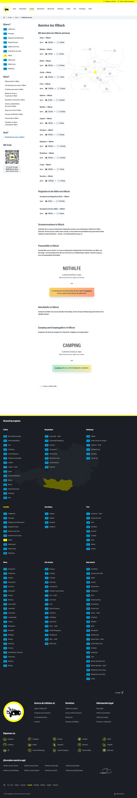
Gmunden (51, 582)
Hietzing (9, 600)
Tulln (90, 657)
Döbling (9, 578)
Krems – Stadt (94, 613)
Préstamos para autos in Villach (14, 89)
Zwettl (91, 679)
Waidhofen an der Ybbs (96, 674)
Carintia (10, 17)
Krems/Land (93, 608)
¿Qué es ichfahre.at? (40, 708)
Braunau (50, 569)
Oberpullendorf (52, 463)
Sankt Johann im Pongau (96, 441)
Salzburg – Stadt (94, 445)
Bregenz (50, 514)
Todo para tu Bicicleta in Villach (14, 114)
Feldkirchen (10, 29)
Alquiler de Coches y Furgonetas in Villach (11, 94)
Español (29, 785)
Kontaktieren (88, 291)
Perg (49, 604)
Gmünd (91, 582)
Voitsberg (9, 493)
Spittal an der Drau (12, 47)
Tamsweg (92, 454)
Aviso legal (99, 708)
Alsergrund (10, 569)
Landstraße (10, 613)
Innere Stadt (10, 604)
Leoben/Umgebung (12, 476)
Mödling (91, 622)
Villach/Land (10, 64)
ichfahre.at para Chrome (10, 766)
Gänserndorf (93, 586)
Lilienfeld (92, 617)
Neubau (9, 639)
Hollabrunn (93, 591)
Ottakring (9, 644)
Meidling (9, 635)
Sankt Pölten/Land (95, 644)
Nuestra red (69, 717)
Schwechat (92, 652)
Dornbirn (50, 522)
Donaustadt (10, 582)
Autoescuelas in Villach (12, 118)
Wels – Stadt (51, 639)
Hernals (9, 595)
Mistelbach (93, 630)
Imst (91, 522)
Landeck (92, 536)
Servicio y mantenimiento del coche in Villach (12, 105)
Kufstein (91, 531)
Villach (16, 17)
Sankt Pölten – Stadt (96, 639)
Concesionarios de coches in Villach (15, 85)
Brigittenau (10, 573)
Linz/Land (51, 600)
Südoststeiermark (12, 489)
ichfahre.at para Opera (72, 766)
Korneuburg (92, 604)
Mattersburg (51, 454)
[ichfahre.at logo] (6, 9)
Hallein (91, 436)
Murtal (8, 480)
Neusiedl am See (53, 458)
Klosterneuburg (94, 600)
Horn (90, 595)
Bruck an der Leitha (95, 573)
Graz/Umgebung (11, 454)
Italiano (43, 785)
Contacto (37, 722)
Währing (9, 661)
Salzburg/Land (94, 449)
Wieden (9, 666)
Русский (10, 785)
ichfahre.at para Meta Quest (74, 770)
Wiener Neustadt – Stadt (96, 666)
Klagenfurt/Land (11, 42)
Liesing (9, 622)
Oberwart (50, 467)
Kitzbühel (92, 527)
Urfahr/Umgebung (53, 630)
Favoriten (9, 586)
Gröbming (9, 449)
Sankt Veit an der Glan (13, 51)
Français (23, 785)
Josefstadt (10, 608)
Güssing (50, 445)
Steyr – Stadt (52, 626)
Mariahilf (9, 630)
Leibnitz (9, 463)
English (49, 785)
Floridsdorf (10, 591)
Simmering (10, 657)
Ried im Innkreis (53, 608)
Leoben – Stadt (11, 467)
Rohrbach (51, 613)
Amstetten (92, 569)
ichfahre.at (11, 794)
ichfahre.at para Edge (51, 766)
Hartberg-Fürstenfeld (13, 458)
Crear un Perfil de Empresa (73, 713)
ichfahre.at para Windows (11, 770)
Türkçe (17, 785)
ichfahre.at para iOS (51, 770)
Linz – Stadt (51, 595)
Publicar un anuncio (71, 708)
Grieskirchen (51, 586)
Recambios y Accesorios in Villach (15, 100)
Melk (90, 626)
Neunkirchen (93, 635)
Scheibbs (92, 648)
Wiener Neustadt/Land (96, 661)
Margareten (10, 626)
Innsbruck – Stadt (95, 514)
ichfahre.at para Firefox (31, 766)
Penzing (9, 648)
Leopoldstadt (10, 617)
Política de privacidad (103, 713)
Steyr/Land (51, 622)
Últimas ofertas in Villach (12, 81)
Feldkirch (50, 527)
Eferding (50, 573)
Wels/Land (51, 644)
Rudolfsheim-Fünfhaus (14, 652)
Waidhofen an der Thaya (96, 670)
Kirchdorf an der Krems (55, 591)
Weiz (8, 498)
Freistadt (50, 578)
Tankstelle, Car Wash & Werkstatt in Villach (11, 123)
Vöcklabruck (51, 635)
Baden (91, 578)
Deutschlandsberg (12, 441)
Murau (8, 484)
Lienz (91, 540)
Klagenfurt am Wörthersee (14, 38)
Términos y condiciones (103, 722)
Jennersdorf (51, 449)
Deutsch (55, 785)
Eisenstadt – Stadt (53, 436)
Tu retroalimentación (40, 717)
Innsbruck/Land (94, 518)
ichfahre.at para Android (31, 770)
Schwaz (92, 549)
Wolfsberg (9, 69)
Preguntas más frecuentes (42, 713)
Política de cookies (102, 717)
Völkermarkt (10, 60)
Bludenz (50, 518)
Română (36, 785)
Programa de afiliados (72, 722)
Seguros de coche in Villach (13, 110)
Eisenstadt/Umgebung (55, 441)
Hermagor (9, 33)
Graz (8, 445)
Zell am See (93, 458)
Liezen (8, 471)
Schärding (51, 617)
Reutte (91, 544)
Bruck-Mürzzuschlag (13, 436)
